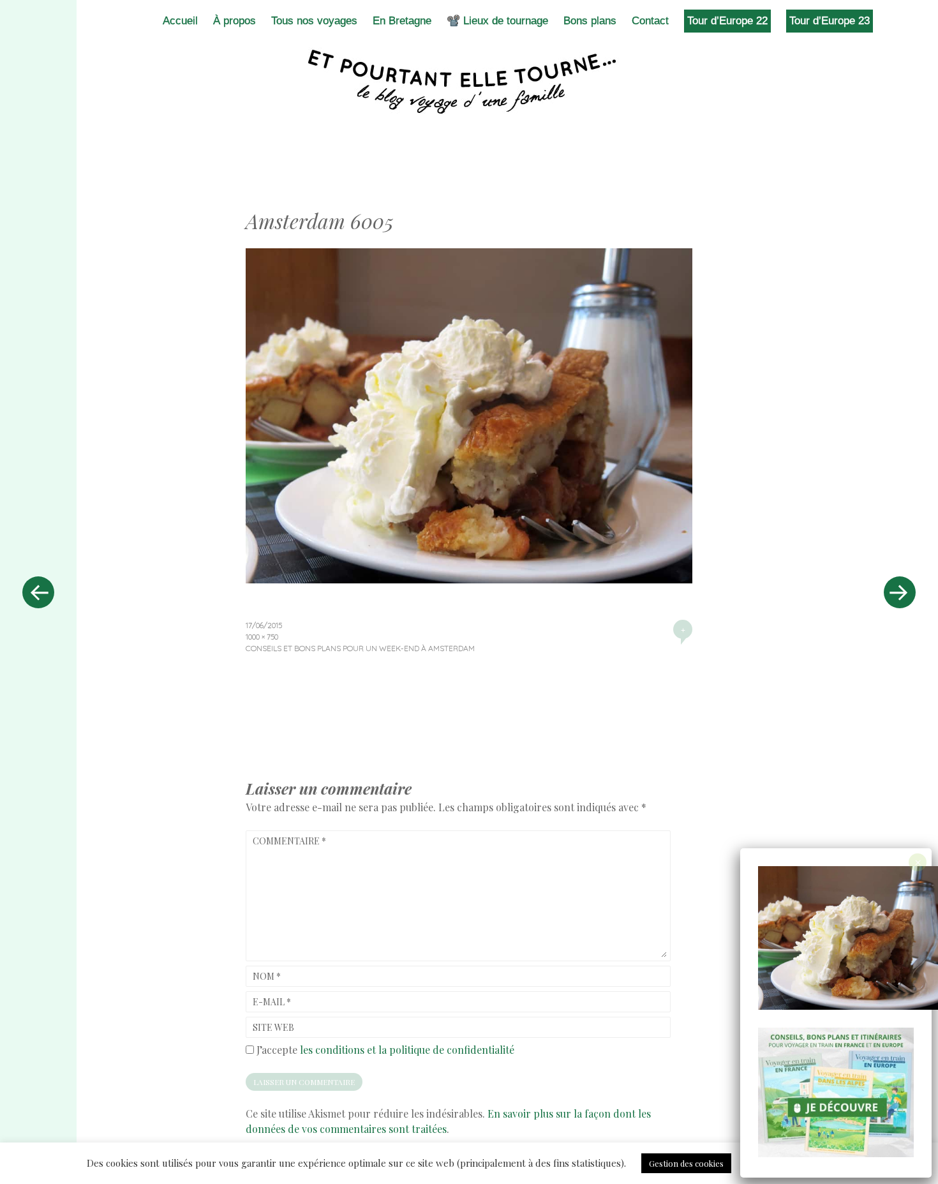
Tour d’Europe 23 (829, 21)
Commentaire (289, 841)
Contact (650, 21)
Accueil (180, 21)
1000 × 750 (262, 636)
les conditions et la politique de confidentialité (407, 1049)
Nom (267, 976)
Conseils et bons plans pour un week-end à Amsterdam (360, 648)
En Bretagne (402, 21)
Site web (273, 1027)
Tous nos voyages (314, 21)
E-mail (272, 1002)
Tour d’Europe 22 (727, 21)
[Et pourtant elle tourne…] (469, 81)
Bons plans (589, 21)
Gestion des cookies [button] (686, 1163)
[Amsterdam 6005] (469, 579)
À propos (234, 21)
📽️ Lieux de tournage (497, 21)
